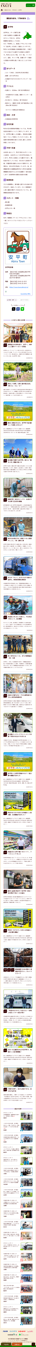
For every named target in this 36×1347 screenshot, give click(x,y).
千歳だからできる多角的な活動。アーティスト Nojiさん (11, 1213)
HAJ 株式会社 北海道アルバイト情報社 (18, 1338)
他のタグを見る (25, 300)
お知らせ (17, 1344)
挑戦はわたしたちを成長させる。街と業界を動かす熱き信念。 (11, 1309)
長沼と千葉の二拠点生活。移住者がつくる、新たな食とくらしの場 (11, 1235)
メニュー (29, 5)
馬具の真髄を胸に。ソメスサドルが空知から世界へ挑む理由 (11, 1224)
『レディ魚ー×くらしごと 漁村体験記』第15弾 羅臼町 (11, 1288)
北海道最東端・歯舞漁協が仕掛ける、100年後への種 (11, 1115)
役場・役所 (12, 300)
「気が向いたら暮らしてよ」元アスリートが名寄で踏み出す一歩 (11, 1256)
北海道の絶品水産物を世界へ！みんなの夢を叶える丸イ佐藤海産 (11, 1139)
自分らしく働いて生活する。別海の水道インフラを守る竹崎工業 (11, 1127)
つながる (6, 1344)
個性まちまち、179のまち (11, 10)
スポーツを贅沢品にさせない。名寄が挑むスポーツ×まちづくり (11, 1245)
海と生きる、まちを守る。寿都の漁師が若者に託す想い (11, 1277)
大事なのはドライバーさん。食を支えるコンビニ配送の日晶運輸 (11, 1181)
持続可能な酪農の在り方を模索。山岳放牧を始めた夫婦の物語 (11, 1267)
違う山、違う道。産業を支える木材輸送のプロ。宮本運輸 (11, 1320)
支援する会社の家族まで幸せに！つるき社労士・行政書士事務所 (11, 1171)
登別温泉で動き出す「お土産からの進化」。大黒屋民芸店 (11, 1299)
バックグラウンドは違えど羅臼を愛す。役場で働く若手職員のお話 (11, 1149)
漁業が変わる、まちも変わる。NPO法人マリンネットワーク (10, 1160)
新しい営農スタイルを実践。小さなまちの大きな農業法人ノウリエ (11, 1192)
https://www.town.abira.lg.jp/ (18, 287)
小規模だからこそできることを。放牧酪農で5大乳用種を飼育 (11, 1203)
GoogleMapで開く (26, 293)
